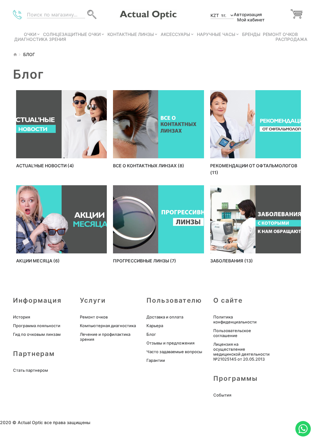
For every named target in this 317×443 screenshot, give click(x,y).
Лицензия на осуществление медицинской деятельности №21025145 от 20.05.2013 (241, 352)
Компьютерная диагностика (108, 325)
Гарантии (155, 360)
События (222, 395)
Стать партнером (30, 370)
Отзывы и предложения (170, 342)
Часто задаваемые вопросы (174, 351)
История (21, 316)
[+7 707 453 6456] (18, 16)
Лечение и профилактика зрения (105, 337)
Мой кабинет (251, 19)
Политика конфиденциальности (235, 319)
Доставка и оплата (164, 316)
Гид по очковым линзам (37, 334)
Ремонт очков (94, 316)
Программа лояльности (36, 325)
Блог (151, 334)
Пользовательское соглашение (232, 333)
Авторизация (248, 14)
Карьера (154, 325)
